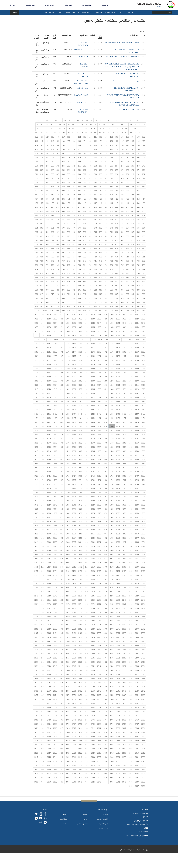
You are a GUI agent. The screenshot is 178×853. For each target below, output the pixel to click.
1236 (42, 364)
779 (116, 269)
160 (57, 145)
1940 (143, 530)
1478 (105, 422)
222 (63, 158)
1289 (49, 377)
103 (138, 137)
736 (122, 261)
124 (138, 141)
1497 (99, 426)
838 (138, 282)
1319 (86, 385)
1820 (105, 501)
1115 (124, 339)
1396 (55, 402)
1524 (42, 430)
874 (57, 286)
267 (47, 166)
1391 (86, 402)
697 (106, 253)
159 (63, 145)
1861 (74, 509)
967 (122, 306)
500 (36, 211)
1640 (105, 459)
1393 (74, 402)
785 (84, 269)
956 (68, 302)
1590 (80, 447)
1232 (68, 364)
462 (127, 207)
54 (135, 129)
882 (127, 290)
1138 (93, 344)
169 (122, 149)
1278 (118, 377)
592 (106, 232)
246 (47, 162)
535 (74, 220)
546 (127, 224)
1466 (68, 418)
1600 (130, 451)
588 (127, 232)
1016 (68, 315)
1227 (99, 364)
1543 (36, 435)
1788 (80, 492)
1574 (68, 443)
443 (116, 203)
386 (84, 191)
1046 (105, 323)
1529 (124, 435)
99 (46, 133)
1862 (68, 509)
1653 (137, 464)
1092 (42, 331)
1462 (93, 418)
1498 (93, 426)
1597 (36, 447)
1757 (49, 484)
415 (41, 195)
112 (90, 137)
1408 (93, 406)
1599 (137, 451)
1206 (118, 360)
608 (132, 236)
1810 (55, 497)
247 (41, 162)
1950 (80, 530)
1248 (80, 368)
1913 (86, 521)
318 (111, 178)
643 (57, 240)
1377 (61, 397)
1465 (74, 418)
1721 (49, 476)
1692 (118, 472)
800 (116, 273)
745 (74, 261)
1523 (49, 430)
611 (116, 236)
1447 (74, 414)
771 (47, 265)
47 (55, 125)
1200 (42, 356)
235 (106, 162)
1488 (42, 422)
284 (68, 170)
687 (47, 249)
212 (116, 158)
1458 (118, 418)
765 (79, 265)
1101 (99, 335)
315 (127, 178)
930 (95, 298)
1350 (118, 393)
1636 (130, 459)
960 (47, 302)
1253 (49, 368)
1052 (68, 323)
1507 (36, 426)
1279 (112, 377)
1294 (130, 381)
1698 (80, 472)
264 (63, 166)
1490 (143, 426)
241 (74, 162)
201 (63, 153)
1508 (143, 430)
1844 (68, 505)
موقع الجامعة (49, 12)
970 (106, 306)
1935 (61, 526)
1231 (74, 364)
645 (47, 240)
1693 (112, 472)
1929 (99, 526)
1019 (49, 315)
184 (41, 149)
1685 (49, 468)
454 (57, 203)
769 (57, 265)
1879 (74, 513)
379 (122, 191)
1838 (105, 505)
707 (52, 253)
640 (74, 240)
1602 (118, 451)
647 (36, 240)
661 (74, 244)
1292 (143, 381)
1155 (99, 348)
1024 (130, 319)
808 (74, 273)
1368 (118, 397)
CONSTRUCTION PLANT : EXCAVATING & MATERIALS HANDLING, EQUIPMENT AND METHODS (122, 66)
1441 (112, 414)
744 (79, 261)
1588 (93, 447)
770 (52, 265)
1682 (68, 468)
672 (127, 249)
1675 (112, 468)
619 (74, 236)
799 (122, 273)
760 (106, 265)
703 (74, 253)
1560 (42, 439)
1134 (118, 344)
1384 (130, 402)
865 (106, 286)
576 (79, 228)
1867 (36, 509)
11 (104, 120)
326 (68, 178)
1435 (36, 410)
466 (106, 207)
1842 (80, 505)
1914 (80, 521)
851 (68, 282)
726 (63, 257)
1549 (112, 439)
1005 (137, 315)
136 (74, 141)
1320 (80, 385)
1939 (36, 526)
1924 (130, 526)
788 (68, 269)
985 (138, 311)
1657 (112, 464)
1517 (86, 430)
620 (68, 236)
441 (127, 203)
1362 (42, 393)
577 (74, 228)
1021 (36, 315)
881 (132, 290)
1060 (130, 327)
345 (79, 182)
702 (79, 253)
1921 (36, 521)
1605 (99, 451)
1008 (118, 315)
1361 (49, 393)
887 (100, 290)
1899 (61, 517)
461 (132, 207)
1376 (68, 397)
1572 (80, 443)
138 (63, 141)
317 (116, 178)
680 (84, 249)
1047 (99, 323)
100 (41, 133)
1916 (68, 521)
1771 (74, 488)
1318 (93, 385)
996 (79, 311)
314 (132, 178)
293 (132, 174)
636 (95, 240)
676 (106, 249)
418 (138, 199)
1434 (42, 410)
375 (143, 191)
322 (90, 178)
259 (90, 166)
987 (127, 311)
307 (57, 174)
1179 (61, 352)
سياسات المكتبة (110, 12)
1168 (130, 352)
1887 (137, 517)
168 (127, 149)
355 (138, 187)
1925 (124, 526)
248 (36, 162)
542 (36, 220)
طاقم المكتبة (86, 12)
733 (138, 261)
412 (57, 195)
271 (138, 170)
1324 (55, 385)
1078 (130, 331)
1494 (118, 426)
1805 (86, 497)
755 (132, 265)
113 (84, 137)
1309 (36, 381)
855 (47, 282)
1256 (143, 373)
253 (122, 166)
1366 (130, 397)
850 (74, 282)
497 (52, 211)
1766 (105, 488)
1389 (99, 402)
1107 (61, 335)
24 (47, 120)
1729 (112, 480)
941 (36, 298)
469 (90, 207)
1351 (112, 393)
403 (106, 195)
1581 (137, 447)
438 (143, 203)
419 (132, 199)
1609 (74, 451)
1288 (55, 377)
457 (41, 203)
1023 (137, 319)
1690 (130, 472)
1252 (55, 368)
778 (122, 269)
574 (90, 228)
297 (111, 174)
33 (117, 125)
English (14, 12)
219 (79, 158)
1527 (137, 435)
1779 (137, 492)
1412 (68, 406)
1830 (42, 501)
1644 (80, 459)
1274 (143, 377)
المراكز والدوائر (49, 5)
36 (104, 125)
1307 (49, 381)
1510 (130, 430)
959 (52, 302)
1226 (105, 364)
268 (41, 166)
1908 (118, 521)
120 (47, 137)
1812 (42, 497)
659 (84, 244)
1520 (68, 430)
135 (79, 141)
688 (41, 249)
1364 (143, 397)
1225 (112, 364)
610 (122, 236)
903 (127, 294)
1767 (99, 488)
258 (95, 166)
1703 (49, 472)
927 (111, 298)
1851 (137, 509)
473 (68, 207)
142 (41, 141)
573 (95, 228)
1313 (124, 385)
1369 (112, 397)
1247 (86, 368)
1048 (93, 323)
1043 (124, 323)
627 (143, 240)
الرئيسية (130, 12)
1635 (137, 459)
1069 (74, 327)
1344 (42, 389)
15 (87, 120)
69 (69, 129)
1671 (137, 468)
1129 (37, 339)
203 (52, 153)
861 (127, 286)
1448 (68, 414)
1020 (42, 315)
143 (36, 141)
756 (127, 265)
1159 (74, 348)
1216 (55, 360)
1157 (86, 348)
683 (68, 249)
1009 (112, 315)
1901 (49, 517)
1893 (99, 517)
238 (90, 162)
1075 (36, 327)
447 (95, 203)
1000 (57, 311)
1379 (49, 397)
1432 (55, 410)
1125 (62, 339)
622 (57, 236)
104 (132, 137)
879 (143, 290)
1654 (130, 464)
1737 (61, 480)
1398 (42, 402)
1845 (61, 505)
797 (132, 273)
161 (52, 145)
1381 (36, 397)
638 (84, 240)
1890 (118, 517)
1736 (68, 480)
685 (57, 249)
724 (74, 257)
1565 (124, 443)
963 (143, 306)
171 (111, 149)
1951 (74, 530)
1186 (130, 356)
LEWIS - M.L (82, 88)
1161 (61, 348)
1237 (36, 364)
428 (84, 199)
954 (79, 302)
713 (132, 257)
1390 (93, 402)
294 (127, 174)
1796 (143, 497)
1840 (93, 505)
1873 (112, 513)
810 (63, 273)
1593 (61, 447)
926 (116, 298)
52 (144, 129)
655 (106, 244)
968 (116, 306)
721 (90, 257)
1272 (42, 373)
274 (122, 170)
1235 (49, 364)
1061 (124, 327)
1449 (61, 414)
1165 (36, 348)
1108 (55, 335)
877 (41, 286)
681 (79, 249)
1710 (118, 476)
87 (100, 133)
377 (132, 191)
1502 (68, 426)
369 (63, 187)
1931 (86, 526)
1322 (68, 385)
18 (73, 120)
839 (132, 282)
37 (100, 125)
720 (95, 257)
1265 (86, 373)
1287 (61, 377)
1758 (42, 484)
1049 (86, 323)
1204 (130, 360)
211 (122, 158)
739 (106, 261)
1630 (55, 455)
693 (127, 253)
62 (100, 129)
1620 (118, 455)
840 (127, 282)
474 (63, 207)
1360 (55, 393)
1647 (61, 459)
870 (79, 286)
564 (143, 228)
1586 (105, 447)
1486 (55, 422)
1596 (42, 447)
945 (127, 302)
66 (82, 129)
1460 (105, 418)
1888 (130, 517)
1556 (68, 439)
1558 (55, 439)
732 (143, 261)
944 (132, 302)
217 (90, 158)
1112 (143, 339)
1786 (93, 492)
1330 (130, 389)
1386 (118, 402)
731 (36, 257)
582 (47, 228)
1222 (130, 364)
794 (36, 269)
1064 (105, 327)
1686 (42, 468)
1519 (74, 430)
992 (100, 311)
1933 (74, 526)
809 (68, 273)
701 (84, 253)
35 (108, 125)
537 (63, 220)
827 (84, 277)
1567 (112, 443)
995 (84, 311)
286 (57, 170)
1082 (105, 331)
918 (47, 294)
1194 (80, 356)
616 (90, 236)
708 (47, 253)
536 (68, 220)
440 (132, 203)
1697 (86, 472)
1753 (74, 484)
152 (100, 145)
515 (68, 215)
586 (138, 232)
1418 (143, 410)
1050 (80, 323)
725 (68, 257)
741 (95, 261)
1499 (86, 426)
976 (74, 306)
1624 (93, 455)
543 (143, 224)
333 (143, 182)
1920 (42, 521)
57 (122, 129)
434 (52, 199)
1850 (143, 509)
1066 (93, 327)
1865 (49, 509)
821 (116, 277)
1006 (130, 315)
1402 (130, 406)
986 (132, 311)
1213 (74, 360)
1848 (42, 505)
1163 (49, 348)
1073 (49, 327)
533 (84, 220)
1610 (68, 451)
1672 (130, 468)
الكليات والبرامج (86, 5)
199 (74, 153)
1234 (55, 364)
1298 (105, 381)
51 (38, 125)
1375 (74, 397)
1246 (93, 368)
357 (127, 187)
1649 (49, 459)
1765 (112, 488)
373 (41, 187)
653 (116, 244)
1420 (130, 410)
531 (95, 220)
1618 (130, 455)
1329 (137, 389)
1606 (93, 451)
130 (106, 141)
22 (56, 120)
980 (52, 306)
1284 (80, 377)
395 (36, 191)
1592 (68, 447)
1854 (118, 509)
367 (74, 187)
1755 (61, 484)
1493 (124, 426)
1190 (105, 356)
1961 (124, 534)
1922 (143, 526)
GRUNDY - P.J (82, 102)
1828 (55, 501)
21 (60, 120)
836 (36, 277)
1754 (68, 484)
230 (132, 162)
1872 (118, 513)
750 (47, 261)
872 (68, 286)
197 (84, 153)
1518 (80, 430)
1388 (105, 402)
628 (138, 240)
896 (52, 290)
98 (51, 133)
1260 (118, 373)
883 (122, 290)
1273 (36, 373)
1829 (49, 501)
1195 (74, 356)
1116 (118, 339)
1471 (36, 418)
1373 (86, 397)
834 (47, 277)
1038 (42, 319)
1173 (99, 352)
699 (95, 253)
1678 (93, 468)
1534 (93, 435)
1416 (42, 406)
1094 (143, 335)
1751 (86, 484)
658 (90, 244)
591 (111, 232)
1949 (86, 530)
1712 (105, 476)
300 (95, 174)
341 (100, 182)
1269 (61, 373)
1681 (74, 468)
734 (132, 261)
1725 (137, 480)
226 (41, 158)
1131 (137, 344)
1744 (130, 484)
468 (95, 207)
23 (51, 120)
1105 (74, 335)
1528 (130, 435)
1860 (80, 509)
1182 (42, 352)
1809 (61, 497)
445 (106, 203)
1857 (99, 509)
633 (111, 240)
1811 (49, 497)
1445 (86, 414)
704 (68, 253)
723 (79, 257)
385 (90, 191)
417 (143, 199)
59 (113, 129)
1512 (118, 430)
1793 (49, 492)
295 (122, 174)
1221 (137, 364)
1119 (100, 339)
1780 (130, 492)
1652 (143, 464)
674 (116, 249)
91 (82, 133)
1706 (143, 476)
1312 (130, 385)
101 (36, 133)
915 (63, 294)
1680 (80, 468)
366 (79, 187)
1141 (74, 344)
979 (57, 306)
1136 (105, 344)
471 (79, 207)
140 (52, 141)
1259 (124, 373)
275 (116, 170)
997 (74, 311)
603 (47, 232)
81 (126, 133)
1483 (74, 422)
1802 (105, 497)
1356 (80, 393)
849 (79, 282)
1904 (143, 521)
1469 (49, 418)
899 (36, 290)
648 (143, 244)
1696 (93, 472)
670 (138, 249)
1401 (137, 406)
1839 (99, 505)
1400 (143, 406)
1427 (86, 410)
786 (79, 269)
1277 (124, 377)
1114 (131, 339)
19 (69, 120)
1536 (80, 435)
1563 (137, 443)
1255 (36, 368)
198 (79, 153)
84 (113, 133)
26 (38, 120)
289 (41, 170)
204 (47, 153)
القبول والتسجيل (30, 5)
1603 (112, 451)
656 (100, 244)
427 (90, 199)
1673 (124, 468)
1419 (137, 410)
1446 (80, 414)
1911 (99, 521)
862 (122, 286)
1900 (55, 517)
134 (84, 141)
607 (138, 236)
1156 (93, 348)
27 (144, 125)
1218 (42, 360)
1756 (55, 484)
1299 (99, 381)
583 (41, 228)
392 (52, 191)
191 (116, 153)
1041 (137, 323)
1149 (137, 348)
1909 (112, 521)
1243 (112, 368)
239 (84, 162)
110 (100, 137)
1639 (112, 459)
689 (36, 249)
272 (132, 170)
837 (143, 282)
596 (84, 232)
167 (132, 149)
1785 (99, 492)
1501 (74, 426)
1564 (130, 443)
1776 (42, 488)
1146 (42, 344)
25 (42, 120)
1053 (61, 323)
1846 (55, 505)
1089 (61, 331)
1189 (112, 356)
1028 (105, 319)
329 (52, 178)
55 (131, 129)
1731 (99, 480)
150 (111, 145)
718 (106, 257)
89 (91, 133)
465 (111, 207)
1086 (80, 331)
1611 (61, 451)
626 (36, 236)
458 (36, 203)
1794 (42, 492)
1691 (124, 472)
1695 (99, 472)
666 (47, 244)
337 (122, 182)
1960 (130, 534)
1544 (143, 439)
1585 (112, 447)
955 (74, 302)
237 (95, 162)
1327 (36, 385)
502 (138, 215)
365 (84, 187)
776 (132, 269)
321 (95, 178)
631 (122, 240)
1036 (55, 319)
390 (63, 191)
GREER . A (83, 57)
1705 (36, 472)
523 (138, 220)
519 (47, 215)
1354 (93, 393)
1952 (68, 530)
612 (111, 236)
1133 (124, 344)
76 (38, 129)
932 (84, 298)
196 (90, 153)
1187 (124, 356)
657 (95, 244)
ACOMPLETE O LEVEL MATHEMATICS (122, 57)
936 (63, 298)
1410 (80, 406)
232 (122, 162)
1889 (124, 517)
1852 (130, 509)
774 (143, 269)
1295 (124, 381)
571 (106, 228)
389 (68, 191)
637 (90, 240)
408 (79, 195)
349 (57, 182)
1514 (105, 430)
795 (143, 273)
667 (41, 244)
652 (122, 244)
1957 (36, 530)
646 (41, 240)
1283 (86, 377)
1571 (86, 443)
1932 (80, 526)
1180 (55, 352)
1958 (143, 534)
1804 (93, 497)
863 (116, 286)
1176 (80, 352)
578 (68, 228)
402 (111, 195)
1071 (61, 327)
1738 (55, 480)
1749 (99, 484)
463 (122, 207)
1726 (130, 480)
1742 (143, 484)
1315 (112, 385)
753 (143, 265)
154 (90, 145)
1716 (80, 476)
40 (86, 125)
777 (127, 269)
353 (36, 182)
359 (116, 187)
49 (46, 125)
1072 (55, 327)
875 (52, 286)
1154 (105, 348)
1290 (42, 377)
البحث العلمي (68, 5)
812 (52, 273)
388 (74, 191)
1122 (81, 339)
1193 (86, 356)
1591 (74, 447)
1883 (49, 513)
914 (68, 294)
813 (47, 273)
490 (90, 211)
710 (36, 253)
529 (106, 220)
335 (132, 182)
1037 (49, 319)
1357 (74, 393)
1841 (86, 505)
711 (143, 257)
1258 (130, 373)
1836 (118, 505)
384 (95, 191)
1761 (137, 488)
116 (68, 137)
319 (106, 178)
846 (95, 282)
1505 (49, 426)
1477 (112, 422)
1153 (112, 348)
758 (116, 265)
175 (90, 149)
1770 (80, 488)
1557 (61, 439)
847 (90, 282)
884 (116, 290)
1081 (112, 331)
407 (84, 195)
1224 (118, 364)
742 (90, 261)
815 (36, 273)
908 (100, 294)
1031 (86, 319)
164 (36, 145)
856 (41, 282)
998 (68, 311)
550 (106, 224)
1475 (124, 422)
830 (68, 277)
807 (79, 273)
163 (41, 145)
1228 (93, 364)
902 (132, 294)
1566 (118, 443)
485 (116, 211)
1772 (68, 488)
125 (132, 141)
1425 (99, 410)
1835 (124, 505)
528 (111, 220)
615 (95, 236)
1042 (130, 323)
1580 (143, 447)
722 (84, 257)
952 (90, 302)
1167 (137, 352)
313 (138, 178)
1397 (49, 402)
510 (95, 215)
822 (111, 277)
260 (84, 166)
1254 (42, 368)
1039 (36, 319)
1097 (124, 335)
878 (36, 286)
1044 (118, 323)
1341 (61, 389)
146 (132, 145)
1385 (124, 402)
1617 (137, 455)
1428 (80, 410)
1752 (80, 484)
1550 (105, 439)
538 (57, 220)
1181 (49, 352)
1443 (99, 414)
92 (77, 133)
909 (95, 294)
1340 (68, 389)
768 (63, 265)
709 (41, 253)
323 (84, 178)
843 (111, 282)
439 (138, 203)
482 (132, 211)
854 (52, 282)
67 (77, 129)
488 (100, 211)
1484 (68, 422)
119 (52, 137)
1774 (55, 488)
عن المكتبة (121, 12)
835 (41, 277)
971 (100, 306)
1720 (55, 476)
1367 (124, 397)
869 (84, 286)
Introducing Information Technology (125, 81)
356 (132, 187)
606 (143, 236)
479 (36, 207)
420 (127, 199)
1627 (74, 455)
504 (127, 215)
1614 (42, 451)
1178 (68, 352)
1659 (99, 464)
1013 (86, 315)
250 (138, 166)
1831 (36, 501)
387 (79, 191)
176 (84, 149)
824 (100, 277)
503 (132, 215)
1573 (74, 443)
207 (143, 158)
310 (41, 174)
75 (42, 129)
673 (122, 249)
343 (90, 182)
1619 (124, 455)
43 (73, 125)
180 (63, 149)
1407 (99, 406)
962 (36, 302)
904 (122, 294)
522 (143, 220)
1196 (68, 356)
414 (47, 195)
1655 (124, 464)
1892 (105, 517)
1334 (105, 389)
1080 (118, 331)
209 (132, 158)
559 (57, 224)
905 (116, 294)
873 (63, 286)
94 (69, 133)
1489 (36, 422)
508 (106, 215)
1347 (137, 393)
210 (127, 158)
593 (100, 232)
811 (57, 273)
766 (74, 265)
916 (57, 294)
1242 (118, 368)
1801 (112, 497)
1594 (55, 447)
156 (79, 145)
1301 (86, 381)
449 (84, 203)
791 (52, 269)
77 (144, 133)
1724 (143, 480)
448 (90, 203)
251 (132, 166)
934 (74, 298)
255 (111, 166)
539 (52, 220)
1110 (42, 335)
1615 (36, 451)
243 (63, 162)
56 (126, 129)
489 (95, 211)
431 (68, 199)
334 (138, 182)
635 (100, 240)
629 (132, 240)
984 (143, 311)
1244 (105, 368)
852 (63, 282)
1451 (49, 414)
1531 (112, 435)
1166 (143, 352)
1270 (55, 373)
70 (64, 129)
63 (95, 129)
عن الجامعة (105, 5)
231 (127, 162)
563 (36, 224)
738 (111, 261)
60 (108, 129)
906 (111, 294)
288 (47, 170)
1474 (130, 422)
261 (79, 166)
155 (84, 145)
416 (36, 195)
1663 (74, 464)
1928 (105, 526)
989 (116, 311)
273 (127, 170)
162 (47, 145)
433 (57, 199)
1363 (36, 393)
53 (140, 129)
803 (100, 273)
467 (100, 207)
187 (138, 153)
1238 (143, 368)
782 (100, 269)
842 (116, 282)
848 (84, 282)
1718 (68, 476)
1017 (61, 315)
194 (100, 153)
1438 (130, 414)
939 (47, 298)
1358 (68, 393)
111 (95, 137)
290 (36, 170)
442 (122, 203)
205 (41, 153)
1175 (86, 352)
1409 (86, 406)
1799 (124, 497)
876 (47, 286)
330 (47, 178)
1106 (68, 335)
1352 (105, 393)
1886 (143, 517)
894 (63, 290)
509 (100, 215)
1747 (112, 484)
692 (132, 253)
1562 (143, 443)
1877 (86, 513)
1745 (124, 484)
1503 (61, 426)
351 (47, 182)
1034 (68, 319)
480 (143, 211)
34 (113, 125)
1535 (86, 435)
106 (122, 137)
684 (63, 249)
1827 (61, 501)
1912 (93, 521)
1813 (36, 497)
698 (100, 253)
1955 (49, 530)
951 (95, 302)
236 (100, 162)
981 (47, 306)
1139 (86, 344)
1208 (105, 360)
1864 (55, 509)
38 (95, 125)
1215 (61, 360)
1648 (55, 459)
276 (111, 170)
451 (74, 203)
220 (74, 158)
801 (111, 273)
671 (132, 249)
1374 (80, 397)
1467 (61, 418)
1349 (124, 393)
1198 (55, 356)
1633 (36, 455)
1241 (124, 368)
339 (111, 182)
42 (77, 125)
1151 (124, 348)
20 (65, 120)
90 (86, 133)
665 (52, 244)
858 (143, 286)
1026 (118, 319)
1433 (49, 410)
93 (73, 133)
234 (111, 162)
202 (57, 153)
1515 (99, 430)
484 (122, 211)
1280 (105, 377)
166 (138, 149)
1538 (68, 435)
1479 (99, 422)
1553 (86, 439)
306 (63, 174)
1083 (99, 331)
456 (47, 203)
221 (68, 158)
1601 (124, 451)
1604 (105, 451)
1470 (42, 418)
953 (84, 302)
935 (68, 298)
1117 (112, 339)
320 (100, 178)
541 (41, 220)
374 (36, 187)
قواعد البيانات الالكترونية (71, 12)
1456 (130, 418)
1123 (75, 339)
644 (52, 240)
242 (68, 162)
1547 (124, 439)
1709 (124, 476)
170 (116, 149)
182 (52, 149)
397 (138, 195)
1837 (112, 505)
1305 (61, 381)
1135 (112, 344)
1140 (80, 344)
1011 (99, 315)
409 (74, 195)
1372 (93, 397)
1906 (130, 521)
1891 (112, 517)
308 (52, 174)
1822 (93, 501)
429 (79, 199)
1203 (137, 360)
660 (79, 244)
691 (138, 253)
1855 (112, 509)
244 (57, 162)
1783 (112, 492)
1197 (61, 356)
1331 (124, 389)
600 (63, 232)
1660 (93, 464)
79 (135, 133)
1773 (61, 488)
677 (100, 249)
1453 (36, 414)
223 (57, 158)
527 (116, 220)
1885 (36, 513)
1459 (112, 418)
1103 (86, 335)
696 (111, 253)
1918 (55, 521)
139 (57, 141)
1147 (36, 344)
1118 (106, 339)
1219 (36, 360)
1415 (49, 406)
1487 (49, 422)
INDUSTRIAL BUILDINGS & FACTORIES (122, 42)
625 (41, 236)
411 (63, 195)
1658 (105, 464)
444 (111, 203)
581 (52, 228)
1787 (86, 492)
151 (106, 145)
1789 (74, 492)
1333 (112, 389)
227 (36, 158)
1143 (61, 344)
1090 (55, 331)
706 (57, 253)
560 (52, 224)
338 (116, 182)
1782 (118, 492)
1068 (80, 327)
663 (63, 244)
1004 (143, 315)
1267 (74, 373)
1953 (61, 530)
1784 (105, 492)
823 (106, 277)
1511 (124, 430)
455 (52, 203)
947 (116, 302)
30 (131, 125)
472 (74, 207)
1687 (36, 468)
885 (111, 290)
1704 (42, 472)
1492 (130, 426)
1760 (143, 488)
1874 (105, 513)
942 (143, 302)
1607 (86, 451)
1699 (74, 472)
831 (63, 277)
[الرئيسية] (171, 4)
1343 (49, 389)
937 (57, 298)
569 (116, 228)
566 (132, 228)
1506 (42, 426)
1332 (118, 389)
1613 (49, 451)
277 (106, 170)
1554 (80, 439)
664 (57, 244)
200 (68, 153)
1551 (99, 439)
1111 (36, 335)
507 (111, 215)
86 (104, 133)
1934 (68, 526)
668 (36, 244)
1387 (112, 402)
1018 (55, 315)
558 (63, 224)
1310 (143, 385)
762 (95, 265)
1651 (36, 459)
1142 (68, 344)
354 (143, 187)
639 (79, 240)
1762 (130, 488)
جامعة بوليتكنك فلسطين (149, 4)
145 (138, 145)
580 (57, 228)
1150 (130, 348)
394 (41, 191)
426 (95, 199)
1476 (118, 422)
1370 (105, 397)
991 (106, 311)
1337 (86, 389)
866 (100, 286)
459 (143, 207)
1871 (124, 513)
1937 (49, 526)
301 (90, 174)
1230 (80, 364)
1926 (118, 526)
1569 (99, 443)
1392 (80, 402)
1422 (118, 410)
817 (138, 277)
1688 (143, 472)
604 (41, 232)
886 (106, 290)
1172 (105, 352)
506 (116, 215)
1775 (49, 488)
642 (63, 240)
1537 (74, 435)
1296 (118, 381)
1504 (55, 426)
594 (95, 232)
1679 (86, 468)
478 (41, 207)
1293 (137, 381)
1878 (80, 513)
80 (131, 133)
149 (116, 145)
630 (127, 240)
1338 (80, 389)
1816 (130, 501)
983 (36, 306)
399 (127, 195)
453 (63, 203)
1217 (49, 360)
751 (41, 261)
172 (106, 149)
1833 (137, 505)
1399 (36, 402)
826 (90, 277)
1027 (112, 319)
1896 (80, 517)
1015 (74, 315)
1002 (45, 311)
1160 (68, 348)
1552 (93, 439)
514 (74, 215)
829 (74, 277)
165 (143, 149)
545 (132, 224)
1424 (105, 410)
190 (122, 153)
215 (100, 158)
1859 (86, 509)
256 (106, 166)
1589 (86, 447)
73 (51, 129)
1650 (42, 459)
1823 (86, 501)
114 (79, 137)
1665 (61, 464)
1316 (105, 385)
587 (132, 232)
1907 (124, 521)
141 (47, 141)
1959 (137, 534)
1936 (55, 526)
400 (122, 195)
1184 (143, 356)
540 (47, 220)
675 (111, 249)
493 (74, 211)
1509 (137, 430)
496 (57, 211)
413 (52, 195)
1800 (118, 497)
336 (127, 182)
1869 (137, 513)
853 (57, 282)
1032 (80, 319)
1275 (137, 377)
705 (63, 253)
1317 (99, 385)
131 (100, 141)
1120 (93, 339)
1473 (137, 422)
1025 (124, 319)
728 (52, 257)
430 (74, 199)
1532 (105, 435)
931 (90, 298)
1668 (42, 464)
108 (111, 137)
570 (111, 228)
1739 (49, 480)
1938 (42, 526)
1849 (36, 505)
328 (57, 178)
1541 (49, 435)
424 (106, 199)
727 (57, 257)
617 (84, 236)
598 (74, 232)
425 (100, 199)
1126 (56, 339)
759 (111, 265)
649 (138, 244)
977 (68, 306)
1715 (86, 476)
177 (79, 149)
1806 (80, 497)
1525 (36, 430)
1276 (130, 377)
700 (90, 253)
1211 (86, 360)
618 (79, 236)
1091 (49, 331)
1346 (143, 393)
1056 (42, 323)
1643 (86, 459)
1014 (80, 315)
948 (111, 302)
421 (122, 199)
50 (42, 125)
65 (86, 129)
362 (100, 187)
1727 (124, 480)
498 (47, 211)
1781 (124, 492)
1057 (36, 323)
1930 (93, 526)
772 (41, 265)
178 (74, 149)
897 (47, 290)
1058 (143, 327)
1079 (124, 331)
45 (64, 125)
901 (138, 294)
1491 (137, 426)
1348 (130, 393)
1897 (74, 517)
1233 (61, 364)
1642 (93, 459)
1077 (137, 331)
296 (116, 174)
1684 (55, 468)
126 (127, 141)
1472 (143, 422)
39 (91, 125)
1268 (68, 373)
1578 (42, 443)
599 (68, 232)
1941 (137, 530)
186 (143, 153)
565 (138, 228)
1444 (93, 414)
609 (127, 236)
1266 (80, 373)
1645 (74, 459)
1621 (112, 455)
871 (74, 286)
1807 (74, 497)
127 (122, 141)
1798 (130, 497)
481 (138, 211)
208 (138, 158)
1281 (99, 377)
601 (57, 232)
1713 (99, 476)
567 (127, 228)
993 (95, 311)
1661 (86, 464)
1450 (55, 414)
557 (68, 224)
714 (127, 257)
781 (106, 269)
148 (122, 145)
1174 (93, 352)
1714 (93, 476)
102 (143, 137)
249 (143, 166)
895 (57, 290)
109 (106, 137)
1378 (55, 397)
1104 (80, 335)
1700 (68, 472)
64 (91, 129)
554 (84, 224)
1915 (74, 521)
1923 (137, 526)
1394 (68, 402)
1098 (118, 335)
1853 (124, 509)
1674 (118, 468)
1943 (124, 530)
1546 (130, 439)
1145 (49, 344)
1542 (42, 435)
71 (60, 129)
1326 (42, 385)
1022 (143, 319)
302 (84, 174)
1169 (124, 352)
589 (122, 232)
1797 (137, 497)
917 (52, 294)
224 (52, 158)
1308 (42, 381)
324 (79, 178)
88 (95, 133)
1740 (42, 480)
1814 (143, 501)
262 (74, 166)
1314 (118, 385)
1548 (118, 439)
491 (84, 211)
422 (116, 199)
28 (140, 125)
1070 (68, 327)
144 (143, 145)
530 (100, 220)
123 (143, 141)
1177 (74, 352)
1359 (61, 393)
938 (52, 298)
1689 (137, 472)
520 (41, 215)
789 (63, 269)
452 (68, 203)
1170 (118, 352)
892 (74, 290)
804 (95, 273)
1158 (80, 348)
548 (116, 224)
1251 (61, 368)
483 (127, 211)
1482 (80, 422)
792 (47, 269)
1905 (137, 521)
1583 (124, 447)
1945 (112, 530)
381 (111, 191)
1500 (80, 426)
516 (63, 215)
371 (52, 187)
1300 (93, 381)
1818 (118, 501)
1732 (93, 480)
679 (90, 249)
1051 (74, 323)
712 (138, 257)
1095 (137, 335)
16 (82, 120)
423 (111, 199)
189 (127, 153)
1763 (124, 488)
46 (60, 125)
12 (100, 120)
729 (47, 257)
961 (41, 302)
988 (122, 311)
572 (100, 228)
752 (36, 261)
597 (79, 232)
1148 (143, 348)
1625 (86, 455)
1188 (118, 356)
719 (100, 257)
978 (63, 306)
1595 (49, 447)
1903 (36, 517)
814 (41, 273)
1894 (93, 517)
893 (68, 290)
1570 (93, 443)
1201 (36, 356)
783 (95, 269)
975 (79, 306)
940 (41, 298)
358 (122, 187)
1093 (36, 331)
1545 (137, 439)
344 (84, 182)
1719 (61, 476)
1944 (118, 530)
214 (106, 158)
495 (63, 211)
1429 (74, 410)
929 (100, 298)
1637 (124, 459)
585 (143, 232)
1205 (124, 360)
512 (84, 215)
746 (68, 261)
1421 (124, 410)
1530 (118, 435)
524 (132, 220)
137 (68, 141)
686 (52, 249)
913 (74, 294)
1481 (86, 422)
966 (127, 306)
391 (57, 191)
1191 (99, 356)
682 (74, 249)
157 (74, 145)
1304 (68, 381)
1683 (61, 468)
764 (84, 265)
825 (95, 277)
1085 (86, 331)
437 (36, 199)
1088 (68, 331)
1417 (36, 406)
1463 (86, 418)
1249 (74, 368)
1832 (143, 505)
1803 (99, 497)
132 (95, 141)
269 (36, 166)
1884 (42, 513)
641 (68, 240)
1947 (99, 530)
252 (127, 166)
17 (78, 120)
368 (68, 187)
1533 (99, 435)
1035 (61, 319)
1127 (50, 339)
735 (127, 261)
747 (63, 261)
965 (132, 306)
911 (84, 294)
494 (68, 211)
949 (106, 302)
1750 (93, 484)
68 (73, 129)
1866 (42, 509)
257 (100, 166)
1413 (61, 406)
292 (138, 174)
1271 (49, 373)
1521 (61, 430)
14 (91, 120)
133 (90, 141)
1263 (99, 373)
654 (111, 244)
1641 (99, 459)
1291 (36, 377)
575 (84, 228)
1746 (118, 484)
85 (108, 133)
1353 (99, 393)
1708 (130, 476)
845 (100, 282)
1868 (143, 513)
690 (143, 253)
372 (47, 187)
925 (122, 298)
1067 (86, 327)
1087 (74, 331)
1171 (112, 352)
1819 (112, 501)
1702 (55, 472)
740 (100, 261)
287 (52, 170)
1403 (124, 406)
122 (36, 137)
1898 (68, 517)
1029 (99, 319)
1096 (130, 335)
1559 (49, 439)
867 (95, 286)
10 (109, 120)
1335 (99, 389)
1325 (49, 385)
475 (57, 207)
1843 (74, 505)
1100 (105, 335)
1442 (105, 414)
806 (84, 273)
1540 (55, 435)
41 (82, 125)
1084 (93, 331)
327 (63, 178)
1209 (99, 360)
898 (41, 290)
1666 (55, 464)
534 (79, 220)
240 (79, 162)
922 (138, 298)
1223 (124, 364)
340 (106, 182)
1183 (36, 352)
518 (52, 215)
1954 (55, 530)
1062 (118, 327)
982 (41, 306)
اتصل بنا (12, 5)
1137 (99, 344)
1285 (74, 377)
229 (138, 162)
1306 (55, 381)
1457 (124, 418)
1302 (80, 381)
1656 (118, 464)
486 (111, 211)
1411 (74, 406)
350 (52, 182)
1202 (143, 360)
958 (57, 302)
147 (127, 145)
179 (68, 149)
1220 (143, 364)
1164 (42, 348)
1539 (61, 435)
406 (90, 195)
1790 (68, 492)
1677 (99, 468)
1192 (93, 356)
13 (96, 120)
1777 (36, 488)
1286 (68, 377)
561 (47, 224)
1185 (137, 356)
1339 (74, 389)
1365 (137, 397)
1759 (36, 484)
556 (74, 224)
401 (116, 195)
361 (106, 187)
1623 (99, 455)
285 (63, 170)
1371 (99, 397)
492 (79, 211)
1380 (42, 397)
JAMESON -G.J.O (81, 50)
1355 (86, 393)
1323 (61, 385)
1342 (55, 389)
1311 (137, 385)
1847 (49, 505)
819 (127, 277)
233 (116, 162)
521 (36, 215)
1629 (61, 455)
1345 (36, 389)
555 (79, 224)
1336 (93, 389)
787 (74, 269)
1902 (42, 517)
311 (36, 174)
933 (79, 298)
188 (132, 153)
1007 (124, 315)
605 (36, 232)
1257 (137, 373)
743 (84, 261)
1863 (61, 509)
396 (143, 195)
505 (122, 215)
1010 (105, 315)
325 (74, 178)
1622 (105, 455)
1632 (42, 455)
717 (111, 257)
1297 (112, 381)
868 (90, 286)
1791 (61, 492)
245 (52, 162)
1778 (143, 492)
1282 (93, 377)
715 (122, 257)
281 (84, 170)
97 (55, 133)
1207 (112, 360)
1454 (143, 418)
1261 (112, 373)
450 (79, 203)
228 (143, 162)
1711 (112, 476)
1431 (61, 410)
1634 (143, 459)
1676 (105, 468)
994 (90, 311)
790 (57, 269)
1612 (55, 451)
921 (143, 298)
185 (36, 149)
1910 (105, 521)
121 (41, 137)
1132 (130, 344)
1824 (80, 501)
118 (58, 137)
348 (63, 182)
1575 (61, 443)
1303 (74, 381)
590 (116, 232)
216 (95, 158)
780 (111, 269)
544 (138, 224)
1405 (112, 406)
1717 (74, 476)
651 (127, 244)
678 (95, 249)
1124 (68, 339)
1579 (36, 443)
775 (138, 269)
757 (122, 265)
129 (111, 141)
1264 (93, 373)
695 (116, 253)
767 (68, 265)
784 (90, 269)
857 (36, 282)
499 (41, 211)
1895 (86, 517)
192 (111, 153)
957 (63, 302)
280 (90, 170)
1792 (55, 492)
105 (127, 137)
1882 (55, 513)
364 (90, 187)
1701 (61, 472)
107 (116, 137)
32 (122, 125)
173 (100, 149)
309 (47, 174)
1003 (38, 311)
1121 (87, 339)
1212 (80, 360)
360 (111, 187)
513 (79, 215)
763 (90, 265)
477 (47, 207)
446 (100, 203)
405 (95, 195)
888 (95, 290)
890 (84, 290)
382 (106, 191)
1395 (61, 402)
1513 (112, 430)
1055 (49, 323)
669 (143, 249)
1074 (42, 327)
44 (69, 125)
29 (135, 125)
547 (122, 224)
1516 (93, 430)
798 (127, 273)
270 (143, 170)
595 (90, 232)
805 (90, 273)
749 (52, 261)
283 (74, 170)
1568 (105, 443)
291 (143, 174)
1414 (55, 406)
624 (47, 236)
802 (106, 273)
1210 (93, 360)
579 (63, 228)
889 (90, 290)
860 (132, 286)
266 (52, 166)
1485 (61, 422)
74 (46, 129)
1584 (118, 447)
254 (116, 166)
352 (41, 182)
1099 (112, 335)
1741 (36, 480)
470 (84, 207)
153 (95, 145)
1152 (118, 348)
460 (138, 207)
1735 (74, 480)
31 (126, 125)
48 (51, 125)
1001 (51, 311)
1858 (93, 509)
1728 (118, 480)
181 (57, 149)
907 (106, 294)
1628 (68, 455)
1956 (42, 530)
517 (57, 215)
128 (116, 141)
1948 (93, 530)
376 (138, 191)
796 (138, 273)
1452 (42, 414)
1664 (68, 464)
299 (100, 174)
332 (36, 178)
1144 (55, 344)
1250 (68, 368)
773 (36, 265)
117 (63, 137)
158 (68, 145)
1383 (137, 402)
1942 (130, 530)
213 (111, 158)
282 (79, 170)
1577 (49, 443)
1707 (137, 476)
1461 (99, 418)
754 (138, 265)
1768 (93, 488)
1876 (93, 513)
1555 (74, 439)
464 (116, 207)
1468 (55, 418)
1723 (36, 476)
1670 (143, 468)
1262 (105, 373)
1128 (43, 339)
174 (95, 149)
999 (63, 311)
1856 (105, 509)
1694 (105, 472)
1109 (49, 335)
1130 (143, 344)
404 (100, 195)
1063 (112, 327)
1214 (68, 360)
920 (36, 294)
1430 (68, 410)
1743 (137, 484)
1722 (42, 476)
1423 (112, 410)
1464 (80, 418)
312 (143, 178)
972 (95, 306)
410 (68, 195)
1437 (137, 414)
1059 (137, 327)
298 (106, 174)
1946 (105, 530)
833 (52, 277)
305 (68, 174)
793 (41, 269)
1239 (137, 368)
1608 (80, 451)
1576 (55, 443)
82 (122, 133)
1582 (130, 447)
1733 (86, 480)
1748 (105, 484)
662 (68, 244)
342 (95, 182)
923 (132, 298)
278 (100, 170)
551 (100, 224)
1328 (143, 389)
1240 (130, 368)
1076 (143, 331)
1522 (55, 430)
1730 (105, 480)
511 (90, 215)
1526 (143, 435)
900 (143, 294)
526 (122, 220)
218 (84, 158)
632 (116, 240)
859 (138, 286)
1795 (36, 492)
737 (116, 261)
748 (57, 261)
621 (63, 236)
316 (122, 178)
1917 (61, 521)
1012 (93, 315)
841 (122, 282)
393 (47, 191)
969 (111, 306)
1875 (99, 513)
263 (68, 166)
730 (41, 257)
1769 (86, 488)
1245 (99, 368)
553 (90, 224)
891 (79, 290)
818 (132, 277)
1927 (112, 526)
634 (106, 240)
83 (117, 133)
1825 (74, 501)
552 (95, 224)
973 (90, 306)
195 (95, 153)
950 (100, 302)
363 (95, 187)
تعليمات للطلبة (97, 12)
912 (79, 294)
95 (64, 133)
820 (122, 277)
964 (138, 306)
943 (138, 302)
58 (117, 129)
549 (111, 224)
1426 (93, 410)
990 (111, 311)
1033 (74, 319)
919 (41, 294)
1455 (137, 418)
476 (52, 207)
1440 (118, 414)
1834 (130, 505)
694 (122, 253)
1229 (86, 364)
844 (106, 282)
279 (95, 170)
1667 (49, 464)
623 (52, 236)
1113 (137, 339)
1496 (105, 426)
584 (36, 228)
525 (127, 220)
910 (90, 294)
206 (36, 153)
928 (106, 298)
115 (74, 137)
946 (122, 302)
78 (140, 133)
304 (74, 174)
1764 (118, 488)
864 (111, 286)
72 (55, 129)
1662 (80, 464)
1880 (68, 513)
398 (132, 195)
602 (52, 232)
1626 (80, 455)
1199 (49, 356)
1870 (130, 513)
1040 (143, 323)
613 (106, 236)
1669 (36, 464)
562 (41, 224)
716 (116, 257)
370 (57, 187)
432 (63, 199)
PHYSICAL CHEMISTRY (129, 109)
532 (90, 220)
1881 (61, 513)
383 (100, 191)
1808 (68, 497)
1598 (143, 451)
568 (122, 228)
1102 (93, 335)
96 (60, 133)
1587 (99, 447)
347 (68, 182)
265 (57, 166)
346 (74, 182)
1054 (55, 323)
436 (41, 199)
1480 (93, 422)
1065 (99, 327)
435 (47, 199)
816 (143, 277)
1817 (124, 501)
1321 (74, 385)
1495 (112, 426)
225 (47, 158)
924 (127, 298)
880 (138, 290)
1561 (36, 439)
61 (104, 129)
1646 (68, 459)
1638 (118, 459)
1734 (80, 480)
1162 (55, 348)
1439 (124, 414)
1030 (93, 319)
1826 (68, 501)
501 (143, 215)
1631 (49, 455)
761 (100, 265)
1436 (143, 414)
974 (84, 306)
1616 (143, 455)
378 (127, 191)
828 (79, 277)
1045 (112, 323)
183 (47, 149)
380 (116, 191)
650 (132, 244)
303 (79, 174)
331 (41, 178)
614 (100, 236)
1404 (118, 406)
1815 (137, 501)
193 (106, 153)
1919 (49, 521)
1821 (99, 501)
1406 (105, 406)
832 (57, 277)
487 (106, 211)
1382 (143, 402)
